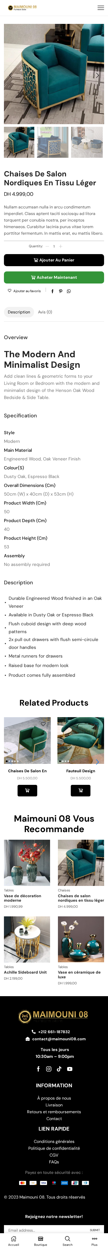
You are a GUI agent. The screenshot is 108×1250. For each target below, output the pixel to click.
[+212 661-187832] (34, 1032)
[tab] (19, 312)
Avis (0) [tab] (45, 312)
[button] (10, 75)
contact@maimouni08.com (59, 1039)
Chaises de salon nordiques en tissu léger (81, 898)
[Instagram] (48, 1069)
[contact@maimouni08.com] (28, 1039)
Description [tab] (19, 312)
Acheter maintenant (57, 277)
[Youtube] (69, 1069)
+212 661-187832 (54, 1031)
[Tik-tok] (59, 1069)
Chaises (64, 890)
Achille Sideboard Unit (25, 972)
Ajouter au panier (56, 260)
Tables (9, 890)
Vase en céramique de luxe (79, 975)
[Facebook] (38, 1069)
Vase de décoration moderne (22, 898)
